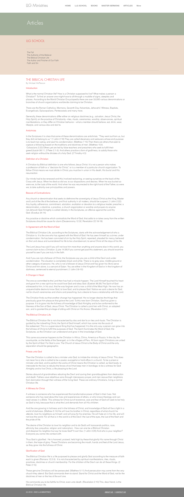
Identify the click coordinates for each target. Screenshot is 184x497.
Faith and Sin (32, 63)
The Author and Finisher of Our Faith (43, 60)
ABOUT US (109, 492)
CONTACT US (120, 492)
